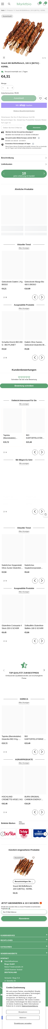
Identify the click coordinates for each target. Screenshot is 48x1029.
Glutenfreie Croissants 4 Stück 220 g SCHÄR (12, 627)
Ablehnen (22, 1018)
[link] (40, 98)
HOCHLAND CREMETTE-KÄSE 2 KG (12, 798)
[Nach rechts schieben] (44, 173)
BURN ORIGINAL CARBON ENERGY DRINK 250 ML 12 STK (34, 798)
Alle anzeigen (24, 404)
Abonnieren (36, 127)
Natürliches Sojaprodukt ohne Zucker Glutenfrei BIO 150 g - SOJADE (12, 566)
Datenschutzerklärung (30, 1006)
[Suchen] (9, 4)
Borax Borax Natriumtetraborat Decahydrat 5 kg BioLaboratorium (33, 498)
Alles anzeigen (22, 822)
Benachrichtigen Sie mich (25, 881)
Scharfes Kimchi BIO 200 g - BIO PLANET (12, 343)
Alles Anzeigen (24, 248)
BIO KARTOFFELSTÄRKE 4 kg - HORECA (35, 436)
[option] (24, 37)
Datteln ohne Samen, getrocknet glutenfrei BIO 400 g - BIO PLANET (35, 343)
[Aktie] (45, 98)
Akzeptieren (22, 1012)
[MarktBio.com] (8, 834)
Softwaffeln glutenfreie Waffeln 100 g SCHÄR (34, 627)
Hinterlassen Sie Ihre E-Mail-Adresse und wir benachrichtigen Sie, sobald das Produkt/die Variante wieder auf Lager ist (24, 120)
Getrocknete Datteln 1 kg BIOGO (12, 283)
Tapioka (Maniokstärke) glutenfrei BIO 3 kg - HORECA (11, 436)
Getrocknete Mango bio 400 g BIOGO (34, 283)
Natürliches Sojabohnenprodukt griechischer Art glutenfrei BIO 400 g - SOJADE (35, 566)
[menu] (2, 4)
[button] (3, 834)
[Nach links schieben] (35, 297)
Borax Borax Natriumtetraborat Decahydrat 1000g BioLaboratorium (11, 498)
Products (10, 10)
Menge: (4, 83)
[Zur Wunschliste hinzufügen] (33, 857)
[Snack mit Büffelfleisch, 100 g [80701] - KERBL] (24, 867)
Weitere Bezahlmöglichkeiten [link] (24, 111)
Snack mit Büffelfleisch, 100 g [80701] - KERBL (22, 887)
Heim (3, 10)
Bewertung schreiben (24, 386)
